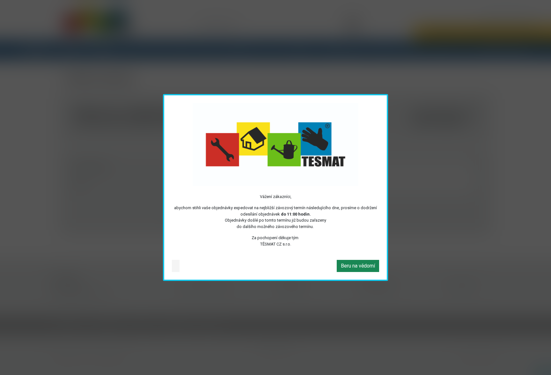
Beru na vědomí (358, 266)
